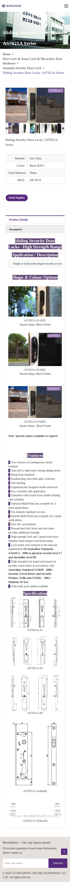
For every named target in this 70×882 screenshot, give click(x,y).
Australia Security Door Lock (22, 68)
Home (7, 54)
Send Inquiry (17, 197)
